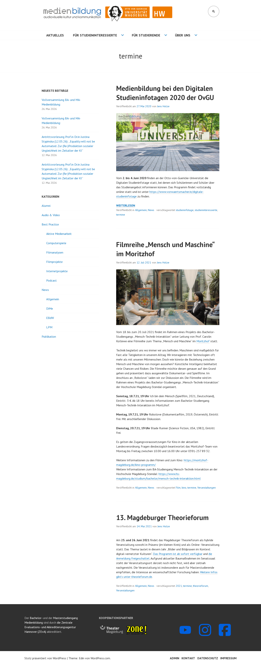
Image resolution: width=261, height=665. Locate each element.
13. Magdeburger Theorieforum (162, 517)
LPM (49, 327)
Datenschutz (207, 658)
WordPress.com (100, 658)
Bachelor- (36, 618)
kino (184, 487)
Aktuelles (55, 35)
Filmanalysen (54, 252)
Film (178, 487)
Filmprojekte (54, 262)
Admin (174, 658)
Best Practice (50, 224)
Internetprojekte (57, 271)
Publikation (49, 336)
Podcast (51, 280)
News (151, 210)
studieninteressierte (206, 210)
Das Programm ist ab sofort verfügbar (177, 554)
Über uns (182, 35)
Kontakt (188, 658)
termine (120, 214)
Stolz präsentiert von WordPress (45, 658)
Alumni (46, 206)
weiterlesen (125, 206)
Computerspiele (56, 243)
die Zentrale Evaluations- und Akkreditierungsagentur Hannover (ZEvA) (50, 627)
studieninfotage (185, 210)
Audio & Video (51, 215)
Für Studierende (146, 35)
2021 (179, 586)
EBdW (50, 318)
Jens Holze (163, 106)
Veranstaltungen (206, 487)
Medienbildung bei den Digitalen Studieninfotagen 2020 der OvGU (165, 93)
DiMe (49, 308)
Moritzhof (203, 341)
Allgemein (141, 210)
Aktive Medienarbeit (59, 234)
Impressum (228, 658)
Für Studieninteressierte (95, 35)
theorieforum (200, 586)
